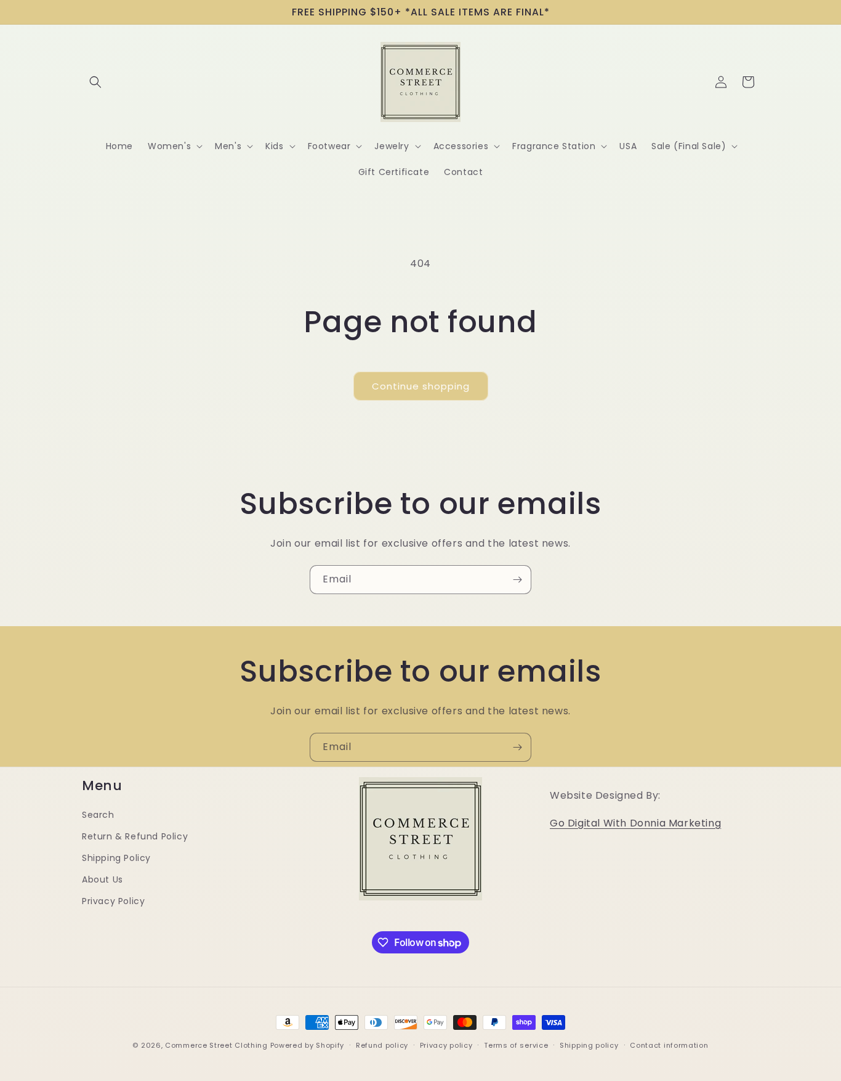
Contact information (669, 1045)
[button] (95, 82)
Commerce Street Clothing (217, 1045)
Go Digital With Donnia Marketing (635, 823)
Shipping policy (589, 1045)
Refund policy (382, 1045)
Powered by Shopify (307, 1045)
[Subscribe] (517, 579)
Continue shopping (421, 386)
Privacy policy (446, 1045)
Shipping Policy (116, 858)
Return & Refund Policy (135, 836)
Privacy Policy (113, 901)
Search (98, 815)
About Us (102, 879)
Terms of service (516, 1045)
